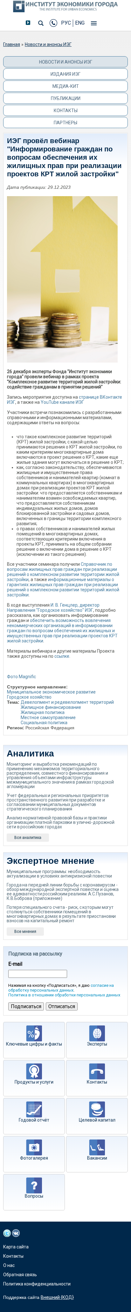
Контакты (66, 110)
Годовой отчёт (34, 1120)
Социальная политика (44, 722)
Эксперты (97, 1044)
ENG (80, 23)
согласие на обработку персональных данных (61, 988)
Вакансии (97, 1158)
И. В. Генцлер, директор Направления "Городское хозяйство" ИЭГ (53, 607)
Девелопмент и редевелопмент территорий (67, 702)
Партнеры (65, 122)
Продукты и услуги (34, 1082)
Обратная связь (20, 1274)
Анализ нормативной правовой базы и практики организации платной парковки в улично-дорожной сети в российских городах (60, 822)
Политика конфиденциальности (37, 1283)
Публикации (65, 98)
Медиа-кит (65, 86)
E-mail (15, 964)
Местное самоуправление (48, 717)
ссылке (61, 656)
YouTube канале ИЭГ (62, 402)
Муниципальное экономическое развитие (51, 691)
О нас (9, 1265)
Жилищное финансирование (51, 707)
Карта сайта (16, 1246)
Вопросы (34, 1196)
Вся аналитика (27, 837)
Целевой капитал (97, 1120)
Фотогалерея (34, 1158)
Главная (11, 44)
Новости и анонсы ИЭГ (48, 44)
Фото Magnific (21, 676)
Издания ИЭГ (65, 74)
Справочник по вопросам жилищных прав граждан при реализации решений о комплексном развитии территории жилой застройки (63, 572)
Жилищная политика (43, 712)
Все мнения (25, 931)
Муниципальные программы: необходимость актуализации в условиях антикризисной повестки (59, 874)
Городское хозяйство (29, 697)
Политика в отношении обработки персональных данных (64, 995)
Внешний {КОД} (57, 1297)
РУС (66, 23)
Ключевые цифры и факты (34, 1044)
